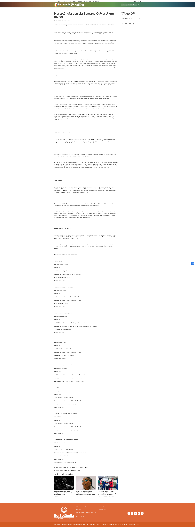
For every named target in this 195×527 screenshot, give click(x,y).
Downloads (101, 507)
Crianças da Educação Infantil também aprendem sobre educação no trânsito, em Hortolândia (107, 493)
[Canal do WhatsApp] (142, 513)
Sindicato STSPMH (81, 516)
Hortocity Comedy (88, 162)
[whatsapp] (138, 1)
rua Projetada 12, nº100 (67, 190)
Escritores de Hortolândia (90, 139)
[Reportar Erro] (140, 1)
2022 (60, 119)
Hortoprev (78, 509)
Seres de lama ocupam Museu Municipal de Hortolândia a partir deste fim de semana (63, 493)
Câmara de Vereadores (82, 507)
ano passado (85, 84)
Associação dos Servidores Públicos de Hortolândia (86, 513)
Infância (78, 467)
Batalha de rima (63, 470)
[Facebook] (131, 1)
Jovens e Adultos (84, 467)
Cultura (70, 20)
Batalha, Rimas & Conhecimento (85, 114)
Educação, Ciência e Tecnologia (106, 496)
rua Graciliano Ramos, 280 (74, 116)
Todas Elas (108, 235)
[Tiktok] (136, 1)
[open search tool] (139, 5)
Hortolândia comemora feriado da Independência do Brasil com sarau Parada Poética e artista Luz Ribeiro (85, 493)
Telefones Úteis (102, 509)
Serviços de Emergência (129, 5)
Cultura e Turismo (71, 467)
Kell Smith (70, 470)
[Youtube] (135, 1)
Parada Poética (78, 81)
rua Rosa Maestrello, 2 (70, 83)
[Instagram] (133, 1)
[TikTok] (133, 23)
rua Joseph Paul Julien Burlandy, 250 (105, 236)
